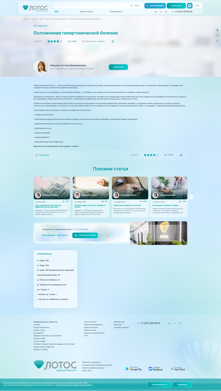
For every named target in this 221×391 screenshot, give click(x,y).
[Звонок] (217, 42)
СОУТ (86, 336)
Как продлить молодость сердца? (166, 205)
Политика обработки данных (93, 368)
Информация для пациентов (45, 322)
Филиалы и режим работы (94, 333)
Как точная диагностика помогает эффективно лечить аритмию (48, 206)
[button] (31, 197)
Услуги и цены (86, 11)
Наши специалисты (41, 327)
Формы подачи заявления (44, 347)
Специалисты (116, 11)
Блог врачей (38, 333)
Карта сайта (87, 371)
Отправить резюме (121, 327)
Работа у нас (119, 322)
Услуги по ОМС (39, 338)
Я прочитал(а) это (159, 385)
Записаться (176, 5)
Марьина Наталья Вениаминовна (68, 65)
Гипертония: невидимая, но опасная (127, 205)
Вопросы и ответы (41, 349)
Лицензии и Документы (93, 325)
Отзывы (37, 325)
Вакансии (117, 325)
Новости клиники (91, 327)
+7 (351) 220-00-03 (80, 229)
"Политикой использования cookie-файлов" (74, 385)
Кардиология (42, 26)
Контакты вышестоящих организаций (97, 365)
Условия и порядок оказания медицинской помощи (54, 344)
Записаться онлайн (87, 235)
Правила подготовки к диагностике (47, 336)
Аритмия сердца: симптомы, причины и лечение (89, 206)
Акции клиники (90, 330)
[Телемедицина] (217, 31)
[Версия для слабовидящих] (217, 35)
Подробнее (182, 385)
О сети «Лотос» (90, 322)
